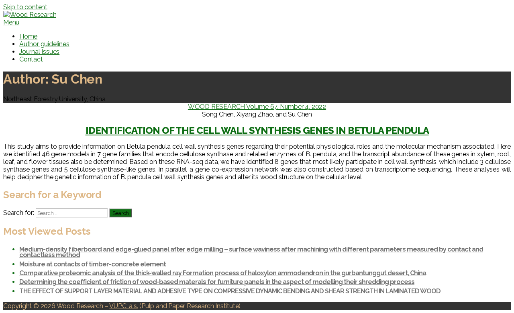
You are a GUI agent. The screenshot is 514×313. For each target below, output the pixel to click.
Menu (11, 22)
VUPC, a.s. (123, 306)
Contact (31, 59)
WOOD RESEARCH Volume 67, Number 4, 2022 (257, 106)
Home (28, 36)
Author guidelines (44, 44)
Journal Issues (39, 51)
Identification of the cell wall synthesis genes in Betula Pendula (257, 130)
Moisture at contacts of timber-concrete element (92, 264)
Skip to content (25, 7)
